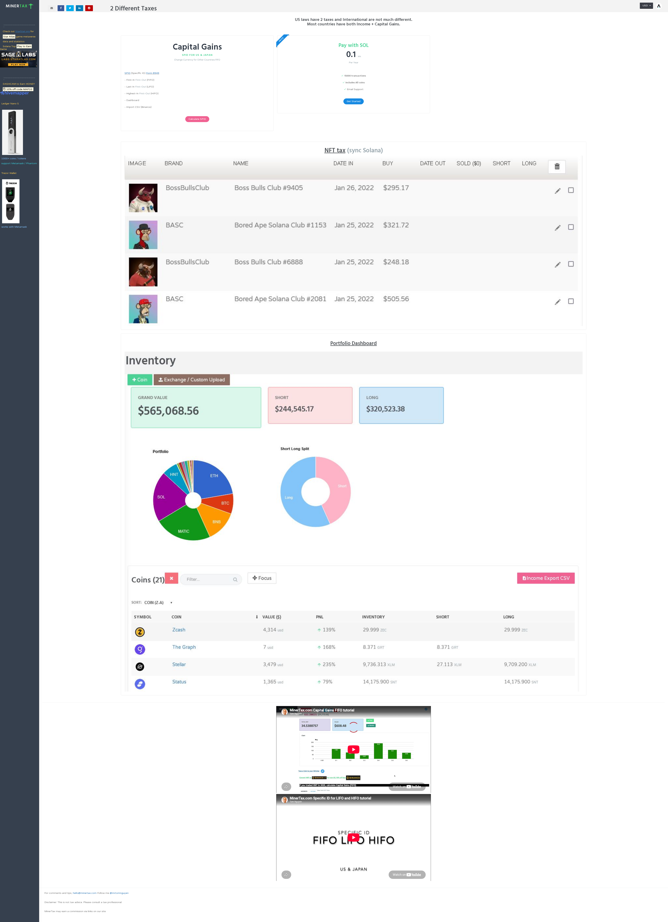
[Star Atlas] (18, 59)
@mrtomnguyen (119, 893)
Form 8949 (152, 73)
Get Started (353, 101)
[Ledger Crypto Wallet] (12, 132)
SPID (127, 73)
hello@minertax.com (85, 893)
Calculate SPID (197, 119)
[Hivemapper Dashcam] (14, 92)
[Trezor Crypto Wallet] (10, 201)
